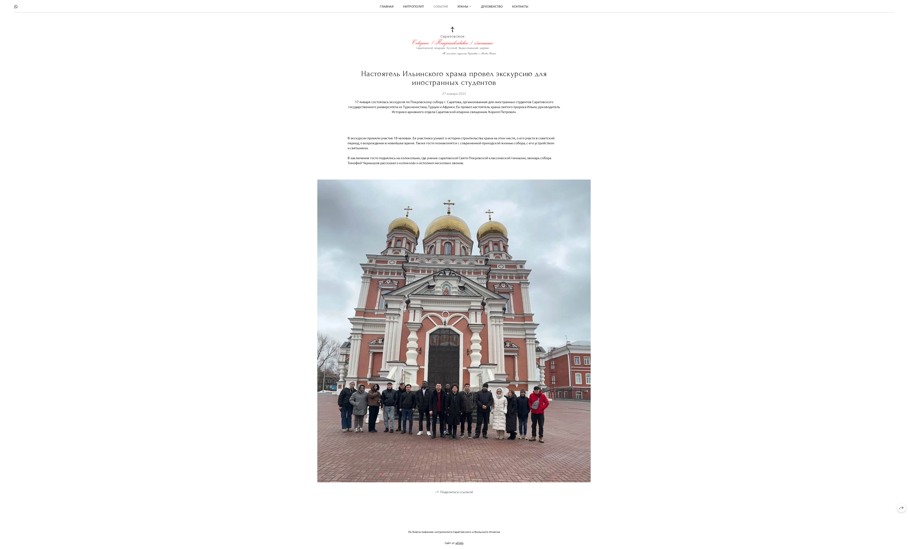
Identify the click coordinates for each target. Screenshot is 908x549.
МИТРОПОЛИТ (413, 6)
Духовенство (492, 6)
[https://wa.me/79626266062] (15, 6)
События (440, 6)
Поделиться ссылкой (456, 492)
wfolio (459, 543)
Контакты (520, 6)
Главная (386, 6)
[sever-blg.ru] (454, 41)
